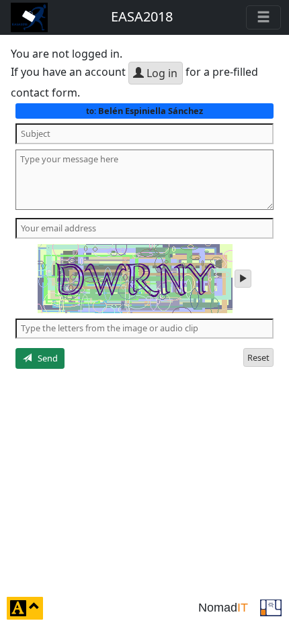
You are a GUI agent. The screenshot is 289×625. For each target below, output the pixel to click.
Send (45, 358)
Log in (160, 73)
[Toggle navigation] (263, 17)
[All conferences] (271, 607)
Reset (258, 357)
